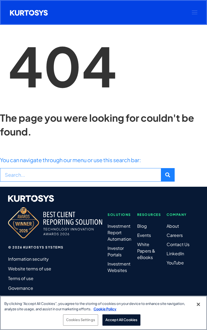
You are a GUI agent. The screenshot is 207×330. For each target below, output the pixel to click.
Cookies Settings (80, 320)
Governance (20, 288)
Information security (28, 259)
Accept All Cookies (121, 320)
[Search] (167, 174)
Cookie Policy (105, 309)
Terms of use (20, 278)
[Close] (198, 304)
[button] (194, 12)
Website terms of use (29, 268)
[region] (103, 313)
